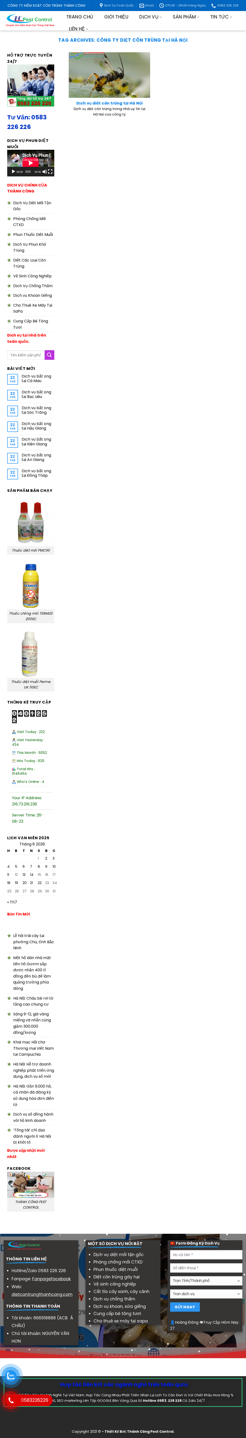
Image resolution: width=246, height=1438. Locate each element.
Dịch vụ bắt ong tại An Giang (36, 457)
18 (8, 883)
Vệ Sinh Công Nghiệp (32, 276)
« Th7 (12, 902)
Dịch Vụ (149, 17)
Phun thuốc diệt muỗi (115, 1269)
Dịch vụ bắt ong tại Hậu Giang (36, 426)
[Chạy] (13, 171)
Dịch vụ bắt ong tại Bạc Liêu (36, 394)
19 (16, 883)
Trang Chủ (79, 17)
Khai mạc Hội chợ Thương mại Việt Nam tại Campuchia (33, 1048)
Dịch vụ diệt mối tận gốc (118, 1255)
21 (31, 883)
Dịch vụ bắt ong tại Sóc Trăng (36, 410)
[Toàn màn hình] (50, 171)
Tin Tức (219, 17)
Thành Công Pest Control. (150, 1431)
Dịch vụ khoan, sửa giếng (119, 1306)
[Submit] (49, 355)
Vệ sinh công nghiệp (114, 1284)
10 (54, 866)
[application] (30, 163)
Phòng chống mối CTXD (117, 1262)
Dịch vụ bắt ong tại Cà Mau (36, 378)
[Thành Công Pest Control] (30, 20)
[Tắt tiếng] (44, 171)
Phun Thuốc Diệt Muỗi (33, 234)
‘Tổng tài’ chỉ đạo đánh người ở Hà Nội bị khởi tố (32, 1136)
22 (40, 883)
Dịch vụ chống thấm (114, 1299)
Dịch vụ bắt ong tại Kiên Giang (36, 441)
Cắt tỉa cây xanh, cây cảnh (121, 1291)
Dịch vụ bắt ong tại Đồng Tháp (36, 473)
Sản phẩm (184, 17)
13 (24, 875)
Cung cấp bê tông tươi (117, 1313)
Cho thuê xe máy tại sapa (120, 1321)
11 (8, 875)
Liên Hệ (77, 29)
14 (31, 875)
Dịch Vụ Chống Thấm (33, 286)
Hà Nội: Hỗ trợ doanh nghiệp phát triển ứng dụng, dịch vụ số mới (33, 1070)
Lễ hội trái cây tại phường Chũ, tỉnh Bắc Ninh (33, 942)
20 (25, 883)
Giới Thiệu (116, 17)
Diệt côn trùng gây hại (116, 1277)
